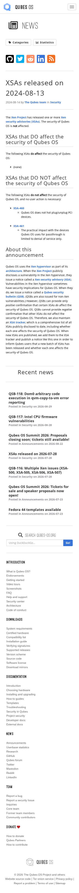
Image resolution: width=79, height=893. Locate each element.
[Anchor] (60, 141)
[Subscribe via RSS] (51, 58)
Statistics (47, 42)
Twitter (10, 764)
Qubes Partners (16, 840)
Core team (12, 808)
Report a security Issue (20, 800)
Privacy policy (64, 878)
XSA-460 (18, 208)
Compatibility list (16, 637)
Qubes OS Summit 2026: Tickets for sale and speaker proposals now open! (39, 493)
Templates (12, 702)
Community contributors (20, 817)
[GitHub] (10, 58)
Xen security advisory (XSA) (53, 279)
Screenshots (13, 588)
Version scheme (16, 654)
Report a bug (14, 795)
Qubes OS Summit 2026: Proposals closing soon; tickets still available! (39, 439)
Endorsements (15, 575)
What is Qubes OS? (18, 571)
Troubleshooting (16, 707)
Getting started (15, 580)
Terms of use (45, 883)
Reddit (10, 772)
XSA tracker (17, 322)
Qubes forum (14, 760)
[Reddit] (30, 58)
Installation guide (16, 641)
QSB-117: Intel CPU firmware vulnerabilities (33, 421)
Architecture (13, 605)
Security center (15, 601)
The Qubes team (35, 102)
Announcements (16, 742)
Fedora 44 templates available (36, 511)
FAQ (9, 592)
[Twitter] (20, 58)
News (29, 25)
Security (55, 102)
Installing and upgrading (20, 694)
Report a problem (24, 883)
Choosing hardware (18, 690)
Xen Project (18, 117)
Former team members (20, 813)
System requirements (19, 628)
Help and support (16, 597)
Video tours (13, 584)
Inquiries (11, 804)
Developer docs (15, 720)
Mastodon (12, 768)
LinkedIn (11, 777)
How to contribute (17, 844)
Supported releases (18, 649)
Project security (15, 715)
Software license (16, 662)
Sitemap (60, 883)
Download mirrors (17, 667)
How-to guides (15, 698)
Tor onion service (43, 878)
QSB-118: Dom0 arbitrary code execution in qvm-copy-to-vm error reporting (39, 400)
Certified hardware (17, 632)
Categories (21, 42)
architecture (14, 271)
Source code (14, 658)
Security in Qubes (17, 711)
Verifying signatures (18, 645)
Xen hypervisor (41, 266)
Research (12, 751)
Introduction (13, 685)
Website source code (18, 878)
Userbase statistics (17, 747)
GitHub (10, 755)
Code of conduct (16, 610)
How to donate (15, 836)
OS (45, 861)
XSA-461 (18, 226)
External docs (14, 724)
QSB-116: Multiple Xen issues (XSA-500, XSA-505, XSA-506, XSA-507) (38, 472)
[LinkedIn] (41, 58)
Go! (68, 543)
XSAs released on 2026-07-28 (33, 456)
